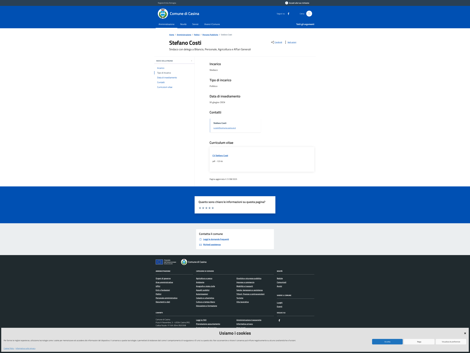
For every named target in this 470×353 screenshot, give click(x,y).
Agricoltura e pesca (204, 278)
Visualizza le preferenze (451, 341)
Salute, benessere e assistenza (249, 290)
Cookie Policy (9, 348)
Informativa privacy (244, 323)
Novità (183, 24)
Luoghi (279, 302)
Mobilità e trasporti (244, 286)
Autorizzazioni (202, 294)
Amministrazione (166, 24)
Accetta (387, 341)
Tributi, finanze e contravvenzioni (250, 294)
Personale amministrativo (166, 297)
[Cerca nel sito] (309, 14)
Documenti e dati (163, 301)
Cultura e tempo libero (205, 301)
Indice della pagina (164, 60)
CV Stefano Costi (220, 155)
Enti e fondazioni (163, 290)
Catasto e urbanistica (205, 297)
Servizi (195, 24)
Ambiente (200, 282)
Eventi (279, 306)
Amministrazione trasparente (248, 319)
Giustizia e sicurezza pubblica (248, 278)
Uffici (158, 286)
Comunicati (281, 282)
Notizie (280, 278)
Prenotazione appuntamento (208, 323)
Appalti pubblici (202, 290)
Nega (419, 341)
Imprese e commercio (245, 282)
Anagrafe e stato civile (205, 286)
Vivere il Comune (212, 24)
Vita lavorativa (242, 301)
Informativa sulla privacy (25, 348)
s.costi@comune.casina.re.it (224, 128)
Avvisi (279, 286)
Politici (158, 294)
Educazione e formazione (206, 305)
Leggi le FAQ (201, 319)
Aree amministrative (164, 282)
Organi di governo (163, 278)
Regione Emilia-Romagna (167, 3)
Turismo (239, 297)
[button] (465, 333)
